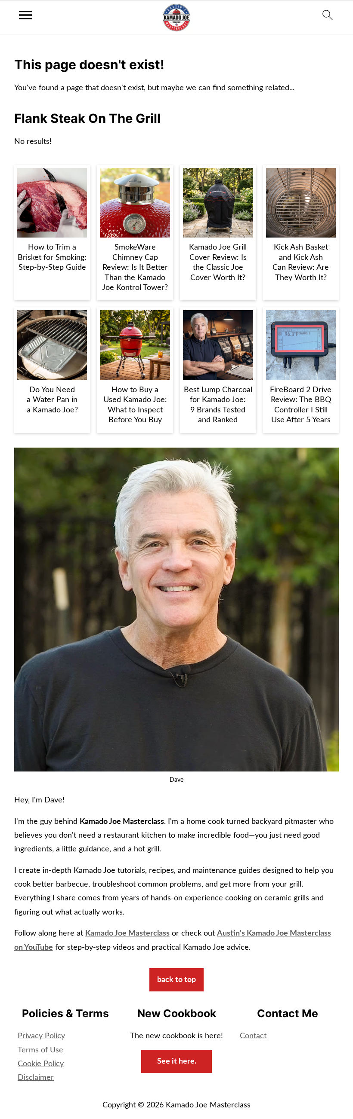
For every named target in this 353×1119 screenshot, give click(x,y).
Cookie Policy (41, 1064)
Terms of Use (40, 1050)
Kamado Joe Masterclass (127, 933)
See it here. (176, 1061)
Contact (253, 1036)
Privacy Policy (41, 1036)
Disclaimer (36, 1078)
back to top (176, 980)
